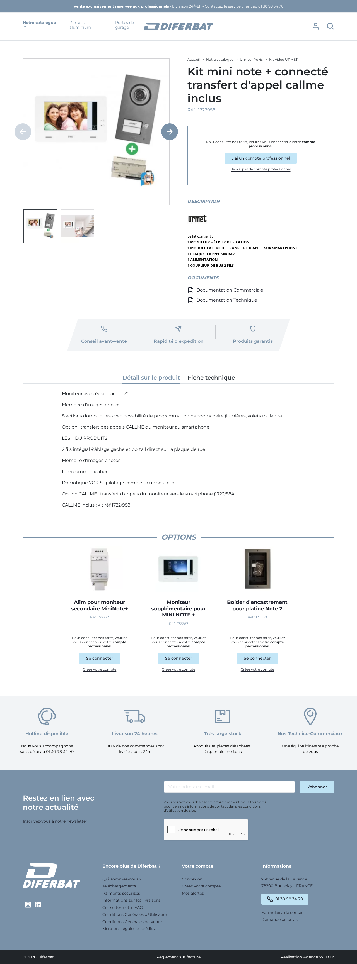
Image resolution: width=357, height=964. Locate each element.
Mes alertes (193, 893)
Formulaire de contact (283, 912)
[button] (316, 26)
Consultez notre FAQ (122, 907)
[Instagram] (28, 904)
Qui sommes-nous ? (122, 879)
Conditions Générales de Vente (132, 921)
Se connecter (99, 658)
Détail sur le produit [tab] (151, 377)
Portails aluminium (80, 25)
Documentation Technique (226, 300)
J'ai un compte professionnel (261, 158)
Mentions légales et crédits (128, 928)
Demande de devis (279, 919)
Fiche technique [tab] (211, 377)
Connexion (192, 879)
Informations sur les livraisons (131, 900)
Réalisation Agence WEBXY (307, 957)
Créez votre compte (99, 669)
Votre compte (197, 866)
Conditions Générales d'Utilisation (135, 914)
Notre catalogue (39, 22)
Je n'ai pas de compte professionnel (261, 169)
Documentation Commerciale (229, 290)
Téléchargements (119, 886)
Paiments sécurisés (121, 893)
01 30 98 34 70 (289, 899)
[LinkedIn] (38, 904)
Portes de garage (124, 25)
